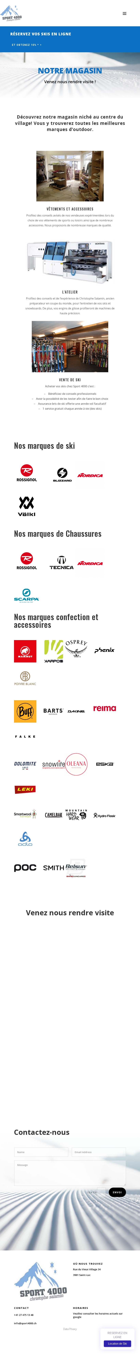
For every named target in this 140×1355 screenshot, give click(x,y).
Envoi (117, 1192)
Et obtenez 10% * (25, 45)
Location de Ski (117, 1343)
